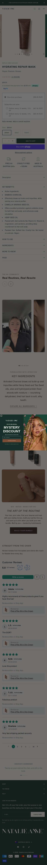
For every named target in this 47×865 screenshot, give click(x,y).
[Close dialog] (1, 416)
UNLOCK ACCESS (12, 440)
